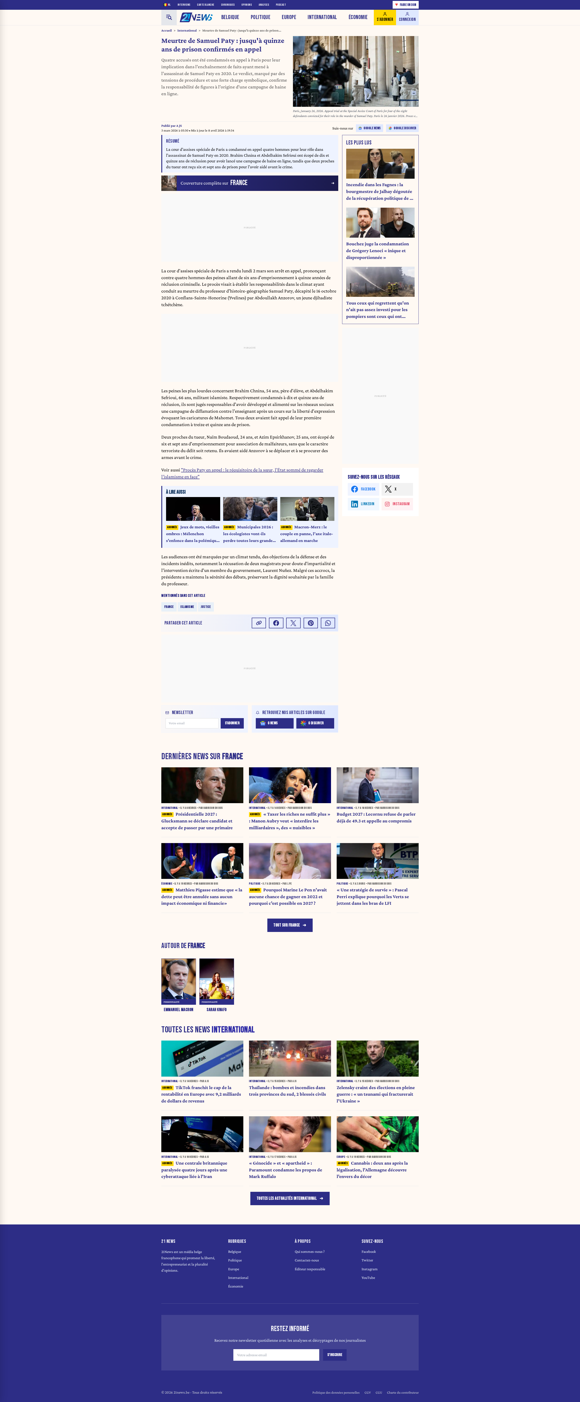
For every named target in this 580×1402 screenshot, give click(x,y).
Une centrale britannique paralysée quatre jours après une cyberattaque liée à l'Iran (194, 1169)
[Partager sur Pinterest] (311, 623)
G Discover (316, 723)
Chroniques (228, 5)
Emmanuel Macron (178, 1009)
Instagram (370, 1269)
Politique (261, 17)
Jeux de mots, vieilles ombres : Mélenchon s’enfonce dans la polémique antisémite (192, 534)
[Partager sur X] (293, 623)
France (169, 607)
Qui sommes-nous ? (310, 1251)
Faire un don (405, 4)
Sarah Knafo (217, 1009)
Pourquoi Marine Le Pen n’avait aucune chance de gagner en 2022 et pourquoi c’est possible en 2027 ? (288, 896)
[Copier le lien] (259, 623)
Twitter (367, 1260)
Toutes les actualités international (287, 1198)
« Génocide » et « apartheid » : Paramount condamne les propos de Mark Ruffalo (285, 1169)
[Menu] (169, 17)
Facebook (369, 1251)
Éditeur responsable (310, 1269)
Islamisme (187, 607)
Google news (372, 128)
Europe (289, 17)
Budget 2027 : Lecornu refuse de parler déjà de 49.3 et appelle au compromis (376, 817)
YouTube (368, 1277)
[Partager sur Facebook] (276, 623)
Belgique (230, 17)
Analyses (264, 5)
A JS (179, 125)
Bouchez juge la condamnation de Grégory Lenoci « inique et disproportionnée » (377, 250)
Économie (358, 17)
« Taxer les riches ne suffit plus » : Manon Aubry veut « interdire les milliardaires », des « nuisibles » (289, 820)
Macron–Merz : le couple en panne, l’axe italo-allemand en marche (306, 533)
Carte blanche (205, 5)
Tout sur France (286, 925)
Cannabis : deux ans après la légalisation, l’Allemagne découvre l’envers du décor (372, 1169)
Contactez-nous (307, 1260)
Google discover (405, 128)
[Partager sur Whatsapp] (328, 623)
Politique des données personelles (336, 1392)
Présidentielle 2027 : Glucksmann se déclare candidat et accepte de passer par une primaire (197, 820)
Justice (206, 607)
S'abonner (232, 723)
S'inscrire (334, 1355)
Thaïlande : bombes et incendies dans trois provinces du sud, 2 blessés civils (287, 1091)
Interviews (184, 5)
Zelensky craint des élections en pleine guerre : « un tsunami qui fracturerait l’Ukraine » (376, 1094)
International (322, 17)
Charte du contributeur (403, 1392)
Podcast (281, 5)
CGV (368, 1392)
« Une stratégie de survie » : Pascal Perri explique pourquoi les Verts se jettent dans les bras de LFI (373, 896)
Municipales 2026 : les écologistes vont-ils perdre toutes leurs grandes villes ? (248, 534)
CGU (379, 1392)
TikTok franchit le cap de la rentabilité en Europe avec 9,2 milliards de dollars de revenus (201, 1094)
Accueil (166, 30)
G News (273, 723)
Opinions (247, 5)
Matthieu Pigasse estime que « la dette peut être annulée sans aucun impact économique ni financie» (201, 896)
